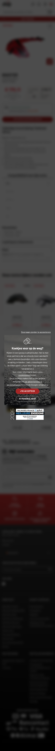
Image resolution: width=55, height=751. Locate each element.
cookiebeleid (24, 375)
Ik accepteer (28, 391)
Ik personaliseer (27, 399)
